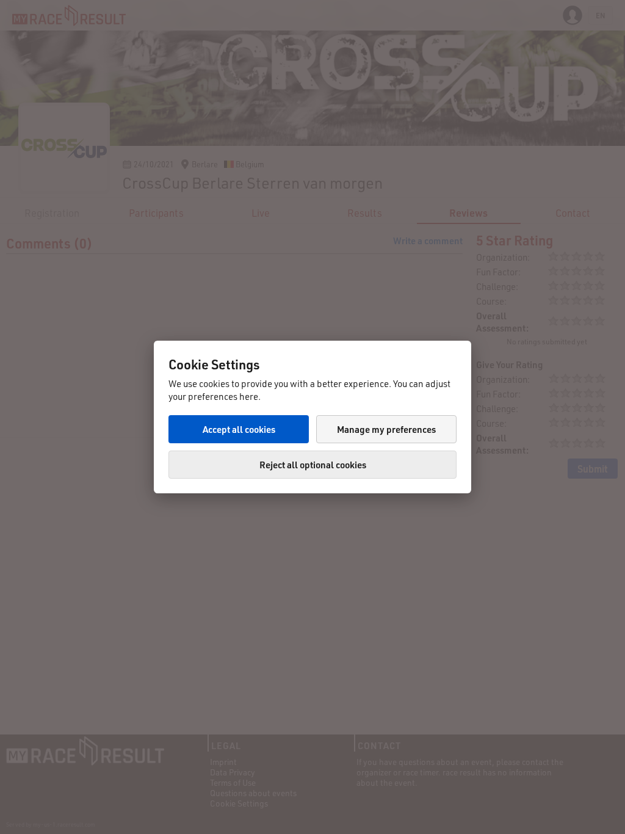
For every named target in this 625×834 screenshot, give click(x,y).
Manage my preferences (386, 429)
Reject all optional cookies (312, 465)
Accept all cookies (239, 429)
